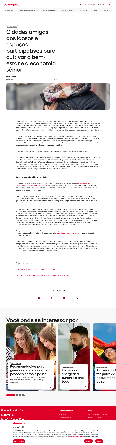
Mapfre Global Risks (13, 419)
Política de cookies (77, 436)
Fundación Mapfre (12, 410)
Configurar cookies (19, 441)
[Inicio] (11, 5)
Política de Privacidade (95, 418)
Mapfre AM (63, 414)
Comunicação (83, 10)
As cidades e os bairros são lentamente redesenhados (35, 269)
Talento (95, 10)
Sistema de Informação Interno (98, 414)
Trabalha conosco (65, 418)
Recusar (88, 441)
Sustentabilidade (67, 10)
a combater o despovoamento (68, 233)
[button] (110, 5)
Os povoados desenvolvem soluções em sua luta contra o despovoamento (43, 275)
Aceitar (99, 441)
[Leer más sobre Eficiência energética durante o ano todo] (74, 387)
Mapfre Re (7, 414)
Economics (107, 10)
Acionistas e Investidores (28, 10)
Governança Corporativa (49, 10)
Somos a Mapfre (9, 10)
